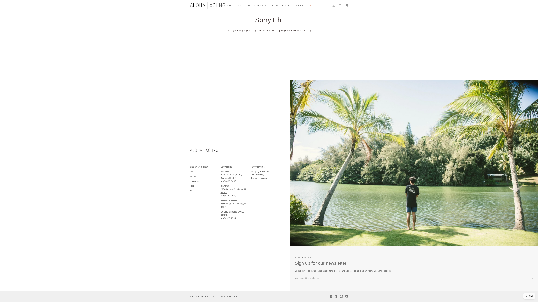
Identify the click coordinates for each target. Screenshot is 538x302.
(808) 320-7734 (228, 218)
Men (192, 171)
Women (193, 176)
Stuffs (193, 190)
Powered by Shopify (229, 296)
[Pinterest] (336, 296)
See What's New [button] (199, 167)
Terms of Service (259, 178)
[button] (239, 5)
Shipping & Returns (260, 171)
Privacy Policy (257, 175)
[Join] (529, 278)
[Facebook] (331, 296)
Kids (192, 186)
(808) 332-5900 (228, 181)
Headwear (195, 181)
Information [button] (258, 167)
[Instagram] (341, 296)
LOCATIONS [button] (226, 167)
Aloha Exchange (201, 296)
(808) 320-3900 (228, 195)
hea (265, 30)
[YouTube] (346, 296)
